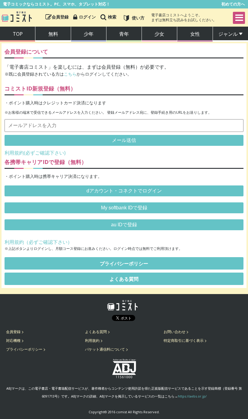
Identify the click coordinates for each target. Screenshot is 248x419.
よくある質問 (124, 279)
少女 (159, 34)
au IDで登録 (124, 224)
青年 (124, 34)
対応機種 (13, 340)
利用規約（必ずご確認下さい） (38, 242)
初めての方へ (233, 4)
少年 (88, 34)
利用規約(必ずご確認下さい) (35, 152)
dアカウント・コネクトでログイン (124, 190)
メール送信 (124, 140)
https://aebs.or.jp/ (192, 396)
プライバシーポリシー (124, 263)
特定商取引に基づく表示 (184, 340)
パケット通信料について (105, 349)
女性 (195, 34)
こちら (70, 74)
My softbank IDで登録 (124, 207)
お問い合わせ (174, 331)
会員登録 (13, 331)
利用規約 (92, 340)
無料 (53, 34)
